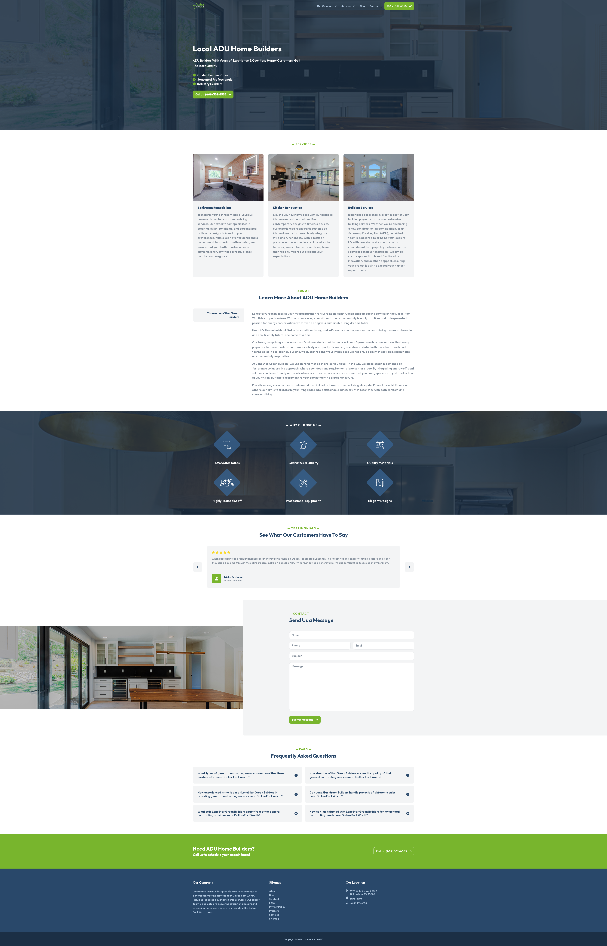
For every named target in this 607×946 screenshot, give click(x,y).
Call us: (210, 94)
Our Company (325, 6)
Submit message (302, 719)
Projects (274, 910)
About (273, 891)
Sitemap (274, 918)
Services (346, 6)
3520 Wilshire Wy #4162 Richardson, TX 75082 (363, 892)
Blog (362, 6)
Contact (375, 6)
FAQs (272, 902)
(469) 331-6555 (397, 6)
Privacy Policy (277, 906)
